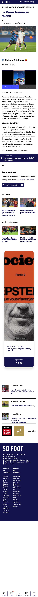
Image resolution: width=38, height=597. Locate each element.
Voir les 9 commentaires (11, 185)
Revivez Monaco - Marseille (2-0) (13, 399)
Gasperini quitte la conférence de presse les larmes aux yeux (27, 201)
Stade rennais (15, 500)
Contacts (22, 454)
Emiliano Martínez (6, 511)
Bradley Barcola (5, 485)
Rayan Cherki (5, 489)
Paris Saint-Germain (17, 481)
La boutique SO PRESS (12, 456)
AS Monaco (17, 503)
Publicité (8, 462)
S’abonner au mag (27, 2)
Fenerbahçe (17, 486)
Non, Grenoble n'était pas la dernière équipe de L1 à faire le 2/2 (18, 384)
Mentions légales (11, 458)
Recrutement (9, 464)
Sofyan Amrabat (6, 507)
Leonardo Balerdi (6, 504)
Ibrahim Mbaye (5, 492)
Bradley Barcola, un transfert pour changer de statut (9, 228)
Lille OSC (16, 484)
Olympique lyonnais (16, 477)
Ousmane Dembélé (6, 496)
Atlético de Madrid (17, 506)
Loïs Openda (5, 500)
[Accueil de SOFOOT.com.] (6, 2)
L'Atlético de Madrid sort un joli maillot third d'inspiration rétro (27, 229)
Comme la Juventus (9, 127)
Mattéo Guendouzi (6, 477)
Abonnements (9, 454)
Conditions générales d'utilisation (16, 460)
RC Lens (16, 493)
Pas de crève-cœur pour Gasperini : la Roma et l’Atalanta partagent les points (9, 201)
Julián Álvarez (5, 481)
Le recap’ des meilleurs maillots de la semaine (18, 412)
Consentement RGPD (22, 462)
